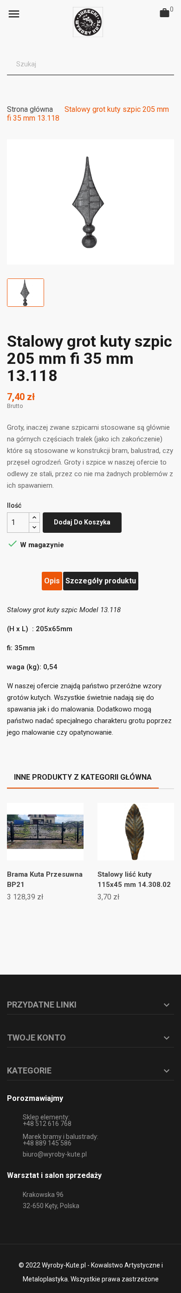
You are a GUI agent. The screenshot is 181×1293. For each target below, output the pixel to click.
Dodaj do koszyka (82, 522)
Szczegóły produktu (100, 580)
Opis (52, 580)
